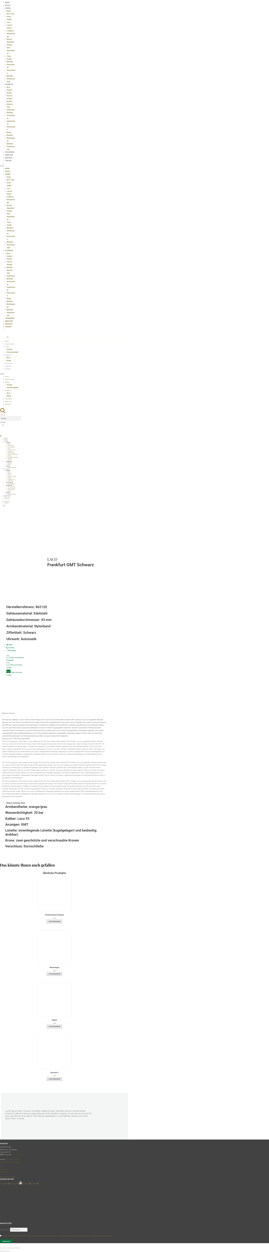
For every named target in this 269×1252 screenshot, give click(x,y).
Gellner (9, 90)
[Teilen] (7, 1248)
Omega (9, 45)
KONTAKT (9, 158)
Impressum (4, 1169)
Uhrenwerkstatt (12, 352)
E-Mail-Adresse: (5, 1229)
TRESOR (8, 161)
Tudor (9, 56)
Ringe (9, 132)
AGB (1, 1167)
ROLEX (7, 5)
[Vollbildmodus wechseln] (12, 1248)
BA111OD (10, 14)
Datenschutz (4, 1172)
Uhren (7, 347)
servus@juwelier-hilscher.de (9, 1162)
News (7, 341)
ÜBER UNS (9, 155)
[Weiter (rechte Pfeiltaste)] (7, 1251)
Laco (8, 22)
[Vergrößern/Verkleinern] (17, 1248)
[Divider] (10, 62)
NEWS (7, 2)
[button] (8, 165)
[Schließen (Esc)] (2, 1248)
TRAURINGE (9, 152)
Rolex (9, 11)
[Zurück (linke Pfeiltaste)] (2, 1251)
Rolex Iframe (9, 344)
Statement (11, 110)
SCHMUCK (9, 84)
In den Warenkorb (54, 921)
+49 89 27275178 (12, 1159)
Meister (10, 101)
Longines (10, 31)
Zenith (9, 59)
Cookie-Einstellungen (7, 1177)
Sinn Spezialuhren (11, 50)
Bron (8, 87)
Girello (9, 93)
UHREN (8, 8)
